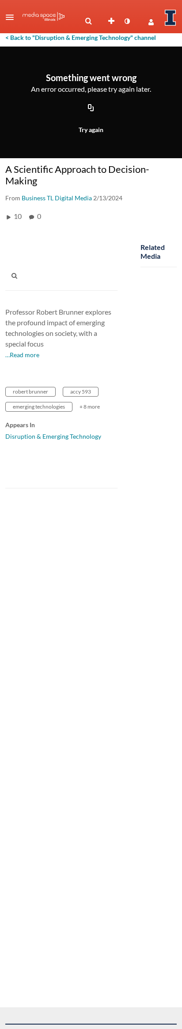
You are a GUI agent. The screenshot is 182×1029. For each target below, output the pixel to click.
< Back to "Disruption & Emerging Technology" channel (80, 37)
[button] (12, 17)
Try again (91, 129)
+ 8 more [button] (90, 406)
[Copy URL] (91, 108)
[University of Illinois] (170, 18)
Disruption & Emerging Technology (53, 436)
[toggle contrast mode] (127, 21)
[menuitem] (88, 21)
